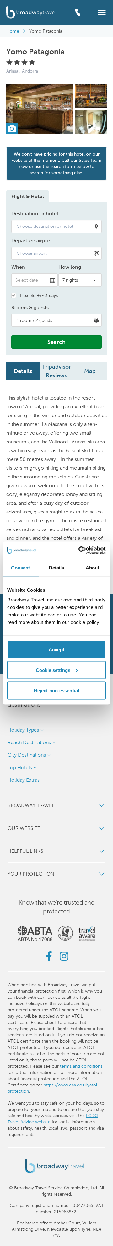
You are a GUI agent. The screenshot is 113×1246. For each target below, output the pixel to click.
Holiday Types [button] (23, 730)
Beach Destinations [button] (29, 742)
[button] (102, 12)
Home (12, 30)
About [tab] (93, 567)
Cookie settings (53, 669)
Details (23, 371)
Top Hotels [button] (20, 767)
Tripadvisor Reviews (56, 371)
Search (56, 342)
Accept (56, 649)
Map (90, 371)
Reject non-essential (56, 690)
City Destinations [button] (27, 755)
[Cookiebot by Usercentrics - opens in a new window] (80, 550)
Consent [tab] (20, 567)
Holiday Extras (24, 780)
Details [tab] (56, 567)
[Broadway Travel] (31, 12)
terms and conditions (81, 1066)
